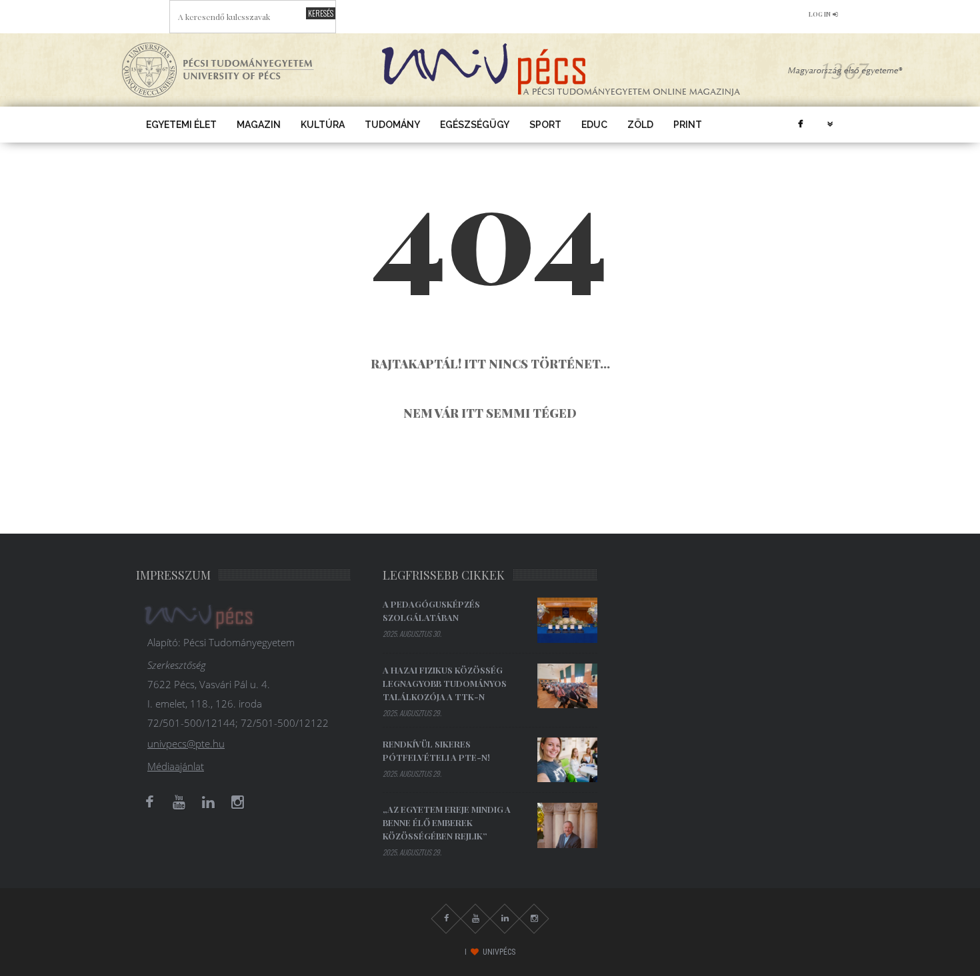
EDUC (594, 124)
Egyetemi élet (181, 124)
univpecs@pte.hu (186, 743)
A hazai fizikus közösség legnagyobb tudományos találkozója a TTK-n (445, 683)
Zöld (640, 124)
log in (820, 14)
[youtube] (178, 802)
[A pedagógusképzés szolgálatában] (567, 620)
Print (687, 124)
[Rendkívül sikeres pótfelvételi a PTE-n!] (567, 760)
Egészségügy (474, 124)
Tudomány (392, 124)
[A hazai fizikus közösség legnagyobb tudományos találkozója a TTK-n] (567, 686)
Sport (545, 124)
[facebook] (800, 125)
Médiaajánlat (175, 766)
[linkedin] (208, 802)
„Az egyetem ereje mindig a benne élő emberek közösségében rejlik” (447, 822)
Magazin (259, 124)
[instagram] (237, 802)
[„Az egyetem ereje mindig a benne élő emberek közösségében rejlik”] (567, 825)
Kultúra (323, 124)
